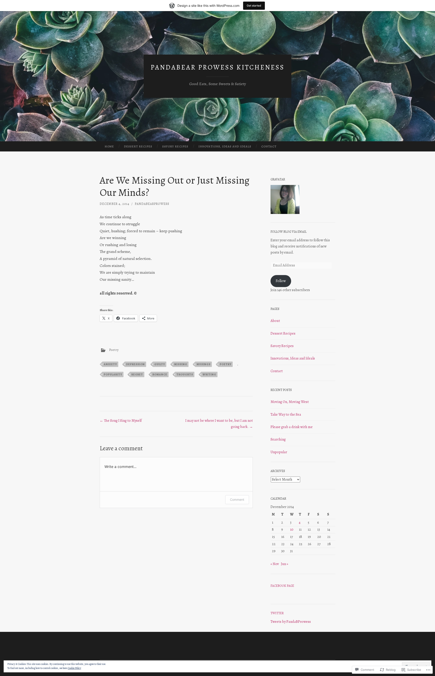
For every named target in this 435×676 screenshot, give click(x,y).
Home (109, 146)
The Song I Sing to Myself (121, 420)
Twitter (277, 613)
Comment (237, 499)
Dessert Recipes (138, 146)
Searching (278, 439)
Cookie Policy (74, 668)
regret (137, 374)
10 (291, 529)
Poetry (114, 350)
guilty (159, 364)
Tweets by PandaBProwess (291, 621)
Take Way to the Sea (286, 414)
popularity (113, 374)
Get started (254, 5)
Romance (159, 374)
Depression (135, 364)
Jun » (284, 563)
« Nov (275, 563)
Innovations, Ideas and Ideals (224, 146)
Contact (268, 146)
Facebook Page (282, 586)
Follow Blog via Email (289, 232)
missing (180, 364)
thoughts (184, 374)
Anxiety (110, 364)
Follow (281, 280)
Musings (203, 364)
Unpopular (279, 452)
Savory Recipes (175, 146)
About (275, 320)
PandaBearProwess (152, 204)
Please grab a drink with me (292, 426)
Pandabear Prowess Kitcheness (218, 67)
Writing (209, 374)
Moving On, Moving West (290, 401)
